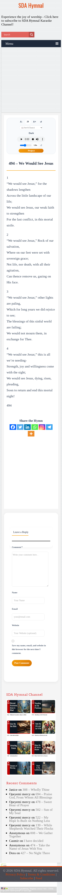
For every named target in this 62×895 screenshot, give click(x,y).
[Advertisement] (31, 80)
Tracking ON (37, 894)
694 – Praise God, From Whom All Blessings (30, 795)
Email (15, 609)
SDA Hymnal (31, 5)
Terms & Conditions (41, 874)
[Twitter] (20, 427)
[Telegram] (49, 427)
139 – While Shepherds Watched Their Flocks (31, 826)
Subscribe (26, 878)
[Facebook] (13, 427)
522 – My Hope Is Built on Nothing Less (29, 819)
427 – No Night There (35, 853)
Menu (9, 43)
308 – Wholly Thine (35, 789)
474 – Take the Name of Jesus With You (29, 846)
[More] (31, 433)
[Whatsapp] (34, 427)
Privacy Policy (15, 874)
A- (21, 122)
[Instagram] (42, 427)
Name (14, 592)
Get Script (18, 894)
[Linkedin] (27, 427)
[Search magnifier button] (31, 34)
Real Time (27, 894)
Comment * (17, 547)
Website (15, 625)
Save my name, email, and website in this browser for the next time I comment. (29, 649)
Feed (39, 878)
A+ (34, 122)
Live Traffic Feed (28, 883)
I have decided (33, 841)
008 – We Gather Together (31, 834)
